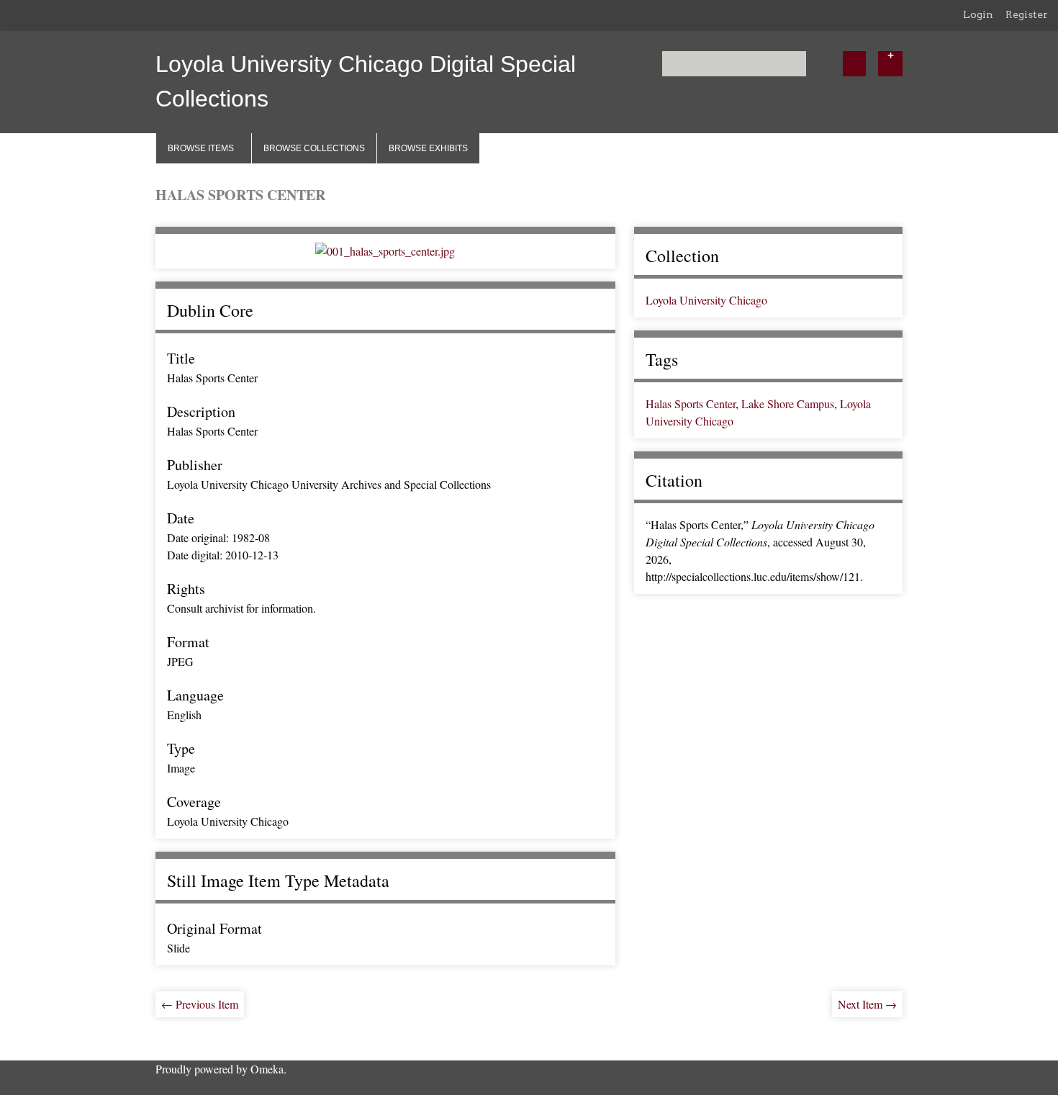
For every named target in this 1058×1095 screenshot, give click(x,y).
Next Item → (867, 1003)
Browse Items (201, 148)
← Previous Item (199, 1003)
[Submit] (854, 63)
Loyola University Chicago (706, 299)
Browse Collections (314, 148)
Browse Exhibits (428, 148)
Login (978, 14)
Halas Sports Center (691, 403)
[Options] (890, 63)
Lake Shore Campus (787, 403)
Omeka (267, 1068)
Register (1026, 14)
